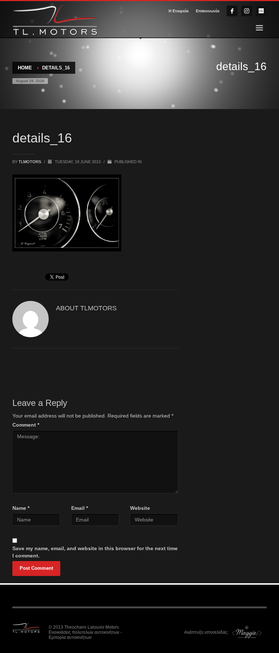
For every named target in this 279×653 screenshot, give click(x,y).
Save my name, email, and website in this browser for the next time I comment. (95, 552)
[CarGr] (261, 10)
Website (140, 508)
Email (79, 508)
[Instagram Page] (246, 10)
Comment (25, 425)
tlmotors (30, 162)
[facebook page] (232, 10)
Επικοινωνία (207, 11)
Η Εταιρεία (179, 11)
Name (20, 508)
